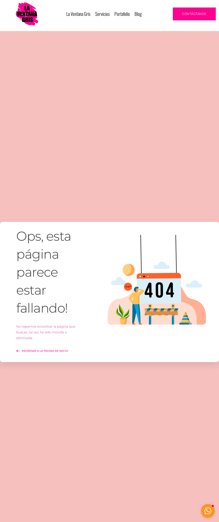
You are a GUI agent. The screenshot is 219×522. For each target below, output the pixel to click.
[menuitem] (78, 14)
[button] (208, 511)
